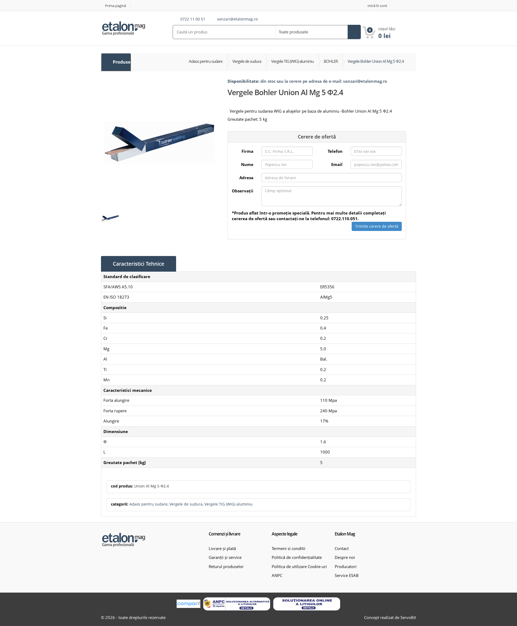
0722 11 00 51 (192, 19)
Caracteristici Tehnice (138, 263)
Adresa (246, 177)
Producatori (346, 566)
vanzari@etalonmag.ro (237, 19)
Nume (247, 164)
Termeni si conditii (288, 548)
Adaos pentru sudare (148, 504)
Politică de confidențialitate (297, 557)
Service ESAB (347, 575)
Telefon (335, 151)
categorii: (119, 504)
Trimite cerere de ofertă (376, 226)
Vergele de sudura (185, 504)
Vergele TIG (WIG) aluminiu (228, 504)
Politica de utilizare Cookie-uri (299, 566)
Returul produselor (226, 566)
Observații (242, 190)
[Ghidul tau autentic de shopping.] (188, 604)
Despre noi (345, 557)
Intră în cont (377, 6)
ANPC (277, 575)
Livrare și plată (222, 548)
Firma (247, 151)
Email (337, 164)
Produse (121, 62)
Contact (342, 548)
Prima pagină (115, 6)
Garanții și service (225, 557)
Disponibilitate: (243, 81)
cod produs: (122, 486)
